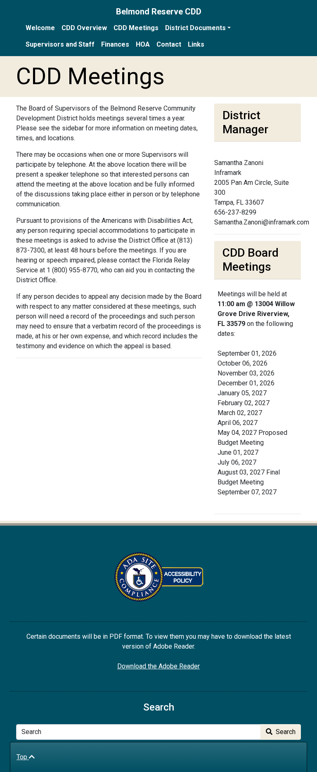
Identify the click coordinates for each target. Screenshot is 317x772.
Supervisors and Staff (60, 44)
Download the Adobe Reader (158, 666)
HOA (143, 44)
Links (196, 44)
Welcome (40, 28)
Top (23, 757)
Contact (168, 44)
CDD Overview (84, 28)
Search (285, 732)
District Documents (195, 28)
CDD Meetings (136, 28)
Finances (115, 44)
